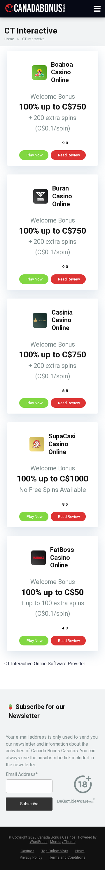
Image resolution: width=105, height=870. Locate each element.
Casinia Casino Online (62, 320)
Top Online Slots (54, 851)
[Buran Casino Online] (40, 202)
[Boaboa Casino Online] (39, 78)
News (80, 851)
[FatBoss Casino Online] (38, 563)
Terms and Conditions (67, 857)
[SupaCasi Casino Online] (36, 450)
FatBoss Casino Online (62, 557)
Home (9, 39)
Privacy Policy (31, 857)
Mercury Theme (63, 842)
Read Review (69, 155)
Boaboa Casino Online (62, 72)
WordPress (39, 842)
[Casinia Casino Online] (40, 326)
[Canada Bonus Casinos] (35, 7)
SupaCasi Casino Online (62, 444)
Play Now (35, 155)
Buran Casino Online (62, 196)
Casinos (27, 851)
